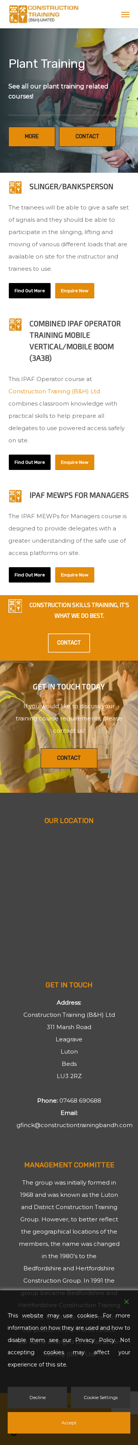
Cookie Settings (101, 1397)
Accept (69, 1422)
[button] (125, 14)
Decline (38, 1397)
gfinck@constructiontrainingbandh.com (74, 1125)
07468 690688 (80, 1100)
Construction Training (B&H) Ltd (54, 391)
